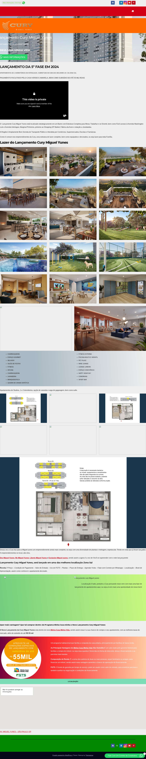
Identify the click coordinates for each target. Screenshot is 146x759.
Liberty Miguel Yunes (38, 558)
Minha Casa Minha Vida (82, 648)
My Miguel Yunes (22, 558)
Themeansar (89, 755)
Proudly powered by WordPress (62, 755)
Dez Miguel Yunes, (7, 558)
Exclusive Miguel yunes (58, 558)
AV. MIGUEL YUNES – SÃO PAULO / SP (15, 732)
